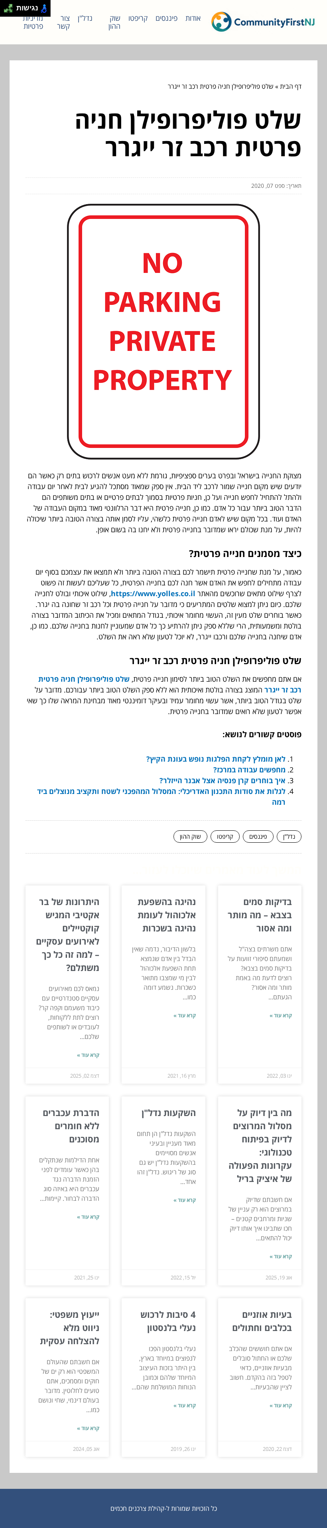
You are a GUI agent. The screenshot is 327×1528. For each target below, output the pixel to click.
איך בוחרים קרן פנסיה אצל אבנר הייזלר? (223, 780)
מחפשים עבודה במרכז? (249, 769)
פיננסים (166, 18)
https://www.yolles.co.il (153, 593)
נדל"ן (85, 18)
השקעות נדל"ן (169, 1112)
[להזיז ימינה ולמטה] (10, 10)
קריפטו (138, 18)
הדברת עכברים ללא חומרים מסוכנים (71, 1125)
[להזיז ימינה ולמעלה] (10, 6)
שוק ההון (114, 22)
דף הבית (290, 86)
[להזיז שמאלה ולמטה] (6, 10)
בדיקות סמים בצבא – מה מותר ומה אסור (260, 914)
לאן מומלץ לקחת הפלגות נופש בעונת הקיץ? (216, 759)
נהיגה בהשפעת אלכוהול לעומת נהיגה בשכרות (167, 914)
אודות (193, 18)
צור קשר (63, 22)
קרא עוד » (281, 1015)
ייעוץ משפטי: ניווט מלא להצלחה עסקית (69, 1327)
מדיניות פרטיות (33, 22)
